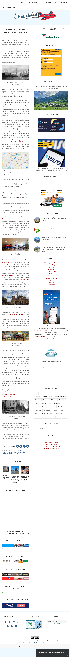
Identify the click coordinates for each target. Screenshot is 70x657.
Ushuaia (62, 413)
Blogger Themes (36, 646)
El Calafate (54, 400)
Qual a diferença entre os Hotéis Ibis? (54, 228)
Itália (50, 403)
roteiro (18, 452)
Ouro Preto (45, 407)
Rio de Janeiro (47, 410)
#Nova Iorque (51, 271)
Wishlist (51, 282)
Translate (63, 624)
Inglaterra (43, 403)
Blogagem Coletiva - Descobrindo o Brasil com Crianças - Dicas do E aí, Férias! (53, 250)
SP (7, 454)
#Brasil (51, 267)
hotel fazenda (50, 417)
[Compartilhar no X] (21, 446)
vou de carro (14, 454)
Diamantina (45, 400)
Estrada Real (62, 400)
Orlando (37, 407)
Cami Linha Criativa (51, 442)
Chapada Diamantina (60, 396)
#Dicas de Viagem (51, 265)
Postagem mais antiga (18, 533)
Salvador (61, 410)
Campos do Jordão (47, 396)
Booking (13, 133)
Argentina (49, 393)
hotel (43, 417)
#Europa (51, 280)
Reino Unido (38, 410)
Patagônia (53, 407)
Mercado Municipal (9, 275)
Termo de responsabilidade (51, 446)
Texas (56, 413)
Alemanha (41, 393)
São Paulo (49, 413)
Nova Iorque (57, 403)
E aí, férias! (23, 646)
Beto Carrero (57, 393)
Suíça (43, 413)
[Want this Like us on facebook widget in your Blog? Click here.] (67, 655)
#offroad (51, 276)
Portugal (60, 407)
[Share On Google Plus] (27, 446)
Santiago (37, 413)
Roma (55, 410)
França (37, 403)
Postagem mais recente (13, 531)
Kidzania (5, 219)
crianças (10, 452)
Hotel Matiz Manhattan (19, 142)
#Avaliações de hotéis (51, 263)
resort (64, 417)
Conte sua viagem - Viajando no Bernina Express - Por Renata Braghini (51, 87)
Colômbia (37, 400)
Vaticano (37, 417)
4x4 (36, 393)
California (37, 396)
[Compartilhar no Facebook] (17, 446)
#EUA (51, 274)
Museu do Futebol (9, 397)
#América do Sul (51, 278)
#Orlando (51, 269)
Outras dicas (51, 284)
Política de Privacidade (51, 448)
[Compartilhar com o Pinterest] (24, 446)
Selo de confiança (51, 440)
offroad (58, 417)
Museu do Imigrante (10, 394)
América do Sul (18, 450)
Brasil (4, 452)
